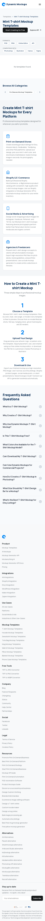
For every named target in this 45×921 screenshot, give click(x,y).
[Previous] (5, 92)
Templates (7, 16)
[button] (14, 4)
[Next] (39, 92)
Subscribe (37, 898)
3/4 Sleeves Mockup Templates (20, 92)
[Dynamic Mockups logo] (4, 537)
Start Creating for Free (15, 30)
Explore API (34, 30)
